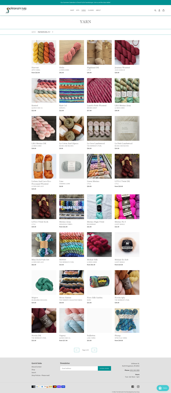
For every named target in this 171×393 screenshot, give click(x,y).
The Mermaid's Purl (121, 392)
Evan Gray (136, 392)
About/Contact (36, 367)
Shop (33, 370)
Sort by (34, 32)
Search (34, 372)
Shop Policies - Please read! (41, 375)
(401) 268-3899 (134, 370)
